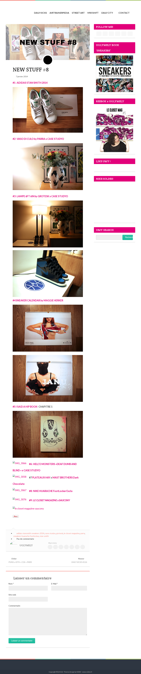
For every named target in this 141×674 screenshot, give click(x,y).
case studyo (50, 533)
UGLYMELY (26, 545)
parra (82, 533)
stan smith (44, 536)
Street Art (78, 12)
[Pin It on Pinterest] (16, 516)
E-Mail (54, 583)
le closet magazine (72, 533)
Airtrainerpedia (59, 12)
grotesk (59, 533)
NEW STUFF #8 (31, 69)
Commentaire (14, 606)
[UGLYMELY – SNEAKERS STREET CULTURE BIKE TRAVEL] (18, 11)
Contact (124, 12)
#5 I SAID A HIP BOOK (25, 406)
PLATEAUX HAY (41, 477)
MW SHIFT (93, 12)
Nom (11, 583)
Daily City (107, 12)
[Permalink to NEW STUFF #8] (48, 42)
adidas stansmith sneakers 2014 (30, 533)
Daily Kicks (40, 12)
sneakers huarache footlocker (26, 536)
